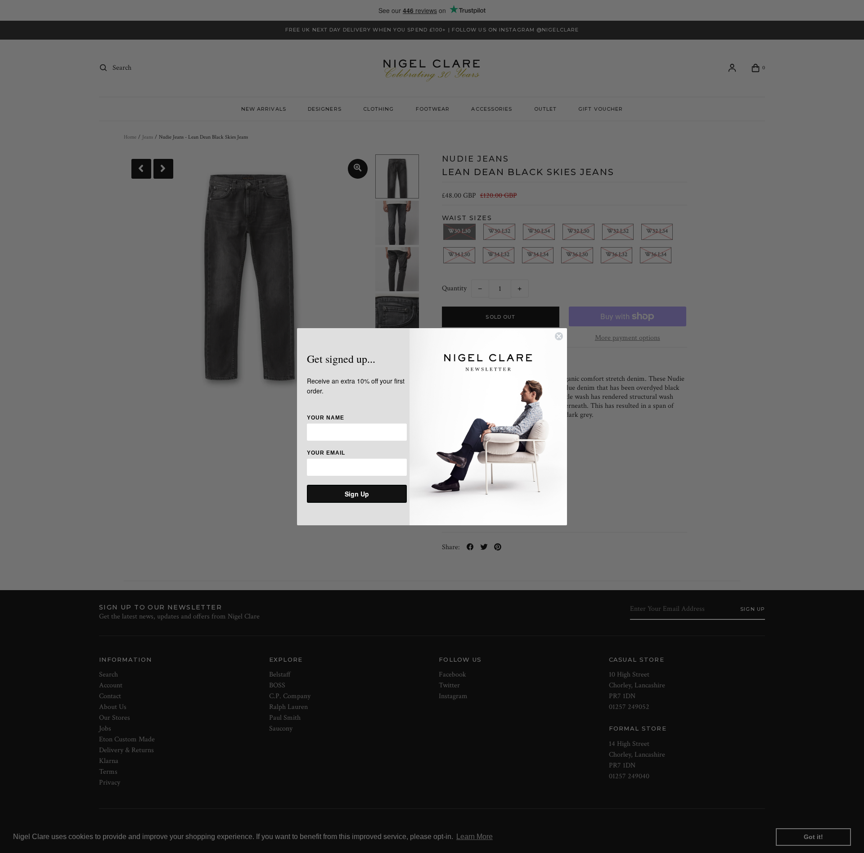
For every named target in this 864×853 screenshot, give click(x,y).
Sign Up (357, 493)
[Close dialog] (558, 336)
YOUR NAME (325, 418)
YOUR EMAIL (326, 453)
